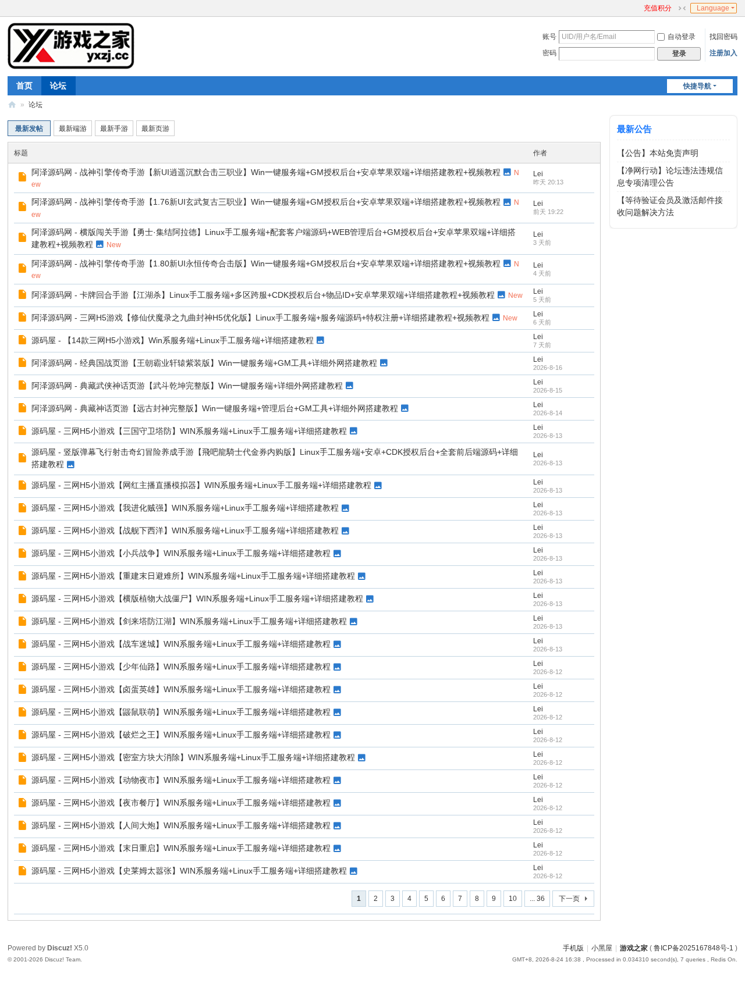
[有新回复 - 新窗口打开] (23, 178)
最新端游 (73, 128)
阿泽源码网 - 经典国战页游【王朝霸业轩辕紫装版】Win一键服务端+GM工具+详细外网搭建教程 (204, 363)
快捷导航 (697, 86)
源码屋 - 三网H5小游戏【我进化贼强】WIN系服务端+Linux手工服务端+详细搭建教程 (185, 507)
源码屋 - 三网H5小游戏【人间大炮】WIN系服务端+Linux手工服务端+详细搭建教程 (181, 825)
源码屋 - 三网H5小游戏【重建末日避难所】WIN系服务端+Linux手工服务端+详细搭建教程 (193, 575)
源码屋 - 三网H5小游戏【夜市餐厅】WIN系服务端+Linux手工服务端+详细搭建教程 (181, 802)
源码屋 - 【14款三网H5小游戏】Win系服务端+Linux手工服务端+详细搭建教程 (172, 340)
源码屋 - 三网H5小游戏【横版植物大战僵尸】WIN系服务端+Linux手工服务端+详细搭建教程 (197, 598)
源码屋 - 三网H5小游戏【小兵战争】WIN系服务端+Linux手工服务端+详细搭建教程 (181, 553)
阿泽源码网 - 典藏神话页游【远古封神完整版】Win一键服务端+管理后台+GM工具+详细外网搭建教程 (214, 408)
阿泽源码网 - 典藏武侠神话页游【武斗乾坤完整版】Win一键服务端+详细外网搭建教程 (187, 385)
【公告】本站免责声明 (657, 153)
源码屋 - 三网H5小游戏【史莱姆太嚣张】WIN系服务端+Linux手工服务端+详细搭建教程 (189, 870)
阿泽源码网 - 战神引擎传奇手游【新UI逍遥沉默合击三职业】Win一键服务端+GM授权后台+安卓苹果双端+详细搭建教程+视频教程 (266, 172)
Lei (538, 174)
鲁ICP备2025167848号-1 (693, 948)
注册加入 (723, 53)
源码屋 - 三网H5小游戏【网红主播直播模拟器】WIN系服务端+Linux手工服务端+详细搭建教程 (201, 485)
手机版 (573, 948)
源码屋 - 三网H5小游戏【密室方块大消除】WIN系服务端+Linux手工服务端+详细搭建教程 (193, 757)
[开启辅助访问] (638, 8)
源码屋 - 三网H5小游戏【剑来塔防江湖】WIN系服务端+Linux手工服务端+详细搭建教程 (189, 621)
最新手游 (114, 128)
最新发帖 (29, 128)
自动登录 (682, 37)
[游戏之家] (71, 45)
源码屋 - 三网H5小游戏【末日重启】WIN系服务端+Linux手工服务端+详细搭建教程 (181, 848)
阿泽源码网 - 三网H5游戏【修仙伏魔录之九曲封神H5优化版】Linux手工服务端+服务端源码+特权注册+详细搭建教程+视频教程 (260, 317)
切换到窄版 (682, 8)
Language (713, 8)
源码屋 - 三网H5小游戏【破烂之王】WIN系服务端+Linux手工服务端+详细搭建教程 (181, 734)
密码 (549, 53)
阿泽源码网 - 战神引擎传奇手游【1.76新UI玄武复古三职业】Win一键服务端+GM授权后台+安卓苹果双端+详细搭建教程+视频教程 (266, 201)
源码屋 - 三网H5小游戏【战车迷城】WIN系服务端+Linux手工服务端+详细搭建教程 (181, 644)
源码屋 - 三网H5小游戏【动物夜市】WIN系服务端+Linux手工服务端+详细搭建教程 (181, 780)
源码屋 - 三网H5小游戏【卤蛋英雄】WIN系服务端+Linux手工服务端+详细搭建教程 (181, 689)
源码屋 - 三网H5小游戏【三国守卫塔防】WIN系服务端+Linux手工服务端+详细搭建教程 (189, 431)
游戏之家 (12, 105)
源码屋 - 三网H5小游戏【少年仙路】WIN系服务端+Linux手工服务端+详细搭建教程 (181, 666)
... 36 (537, 899)
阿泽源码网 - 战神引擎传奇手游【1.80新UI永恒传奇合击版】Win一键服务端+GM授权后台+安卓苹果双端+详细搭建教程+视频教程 (266, 263)
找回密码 (723, 37)
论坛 (58, 85)
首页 (24, 85)
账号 (549, 37)
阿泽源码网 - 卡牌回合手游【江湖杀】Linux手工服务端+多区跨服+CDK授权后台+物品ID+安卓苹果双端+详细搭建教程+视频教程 (263, 295)
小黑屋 (601, 948)
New (114, 245)
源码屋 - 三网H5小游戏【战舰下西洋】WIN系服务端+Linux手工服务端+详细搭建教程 (185, 530)
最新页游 (155, 128)
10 (513, 899)
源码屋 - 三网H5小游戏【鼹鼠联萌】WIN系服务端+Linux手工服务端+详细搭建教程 (181, 712)
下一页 (569, 899)
